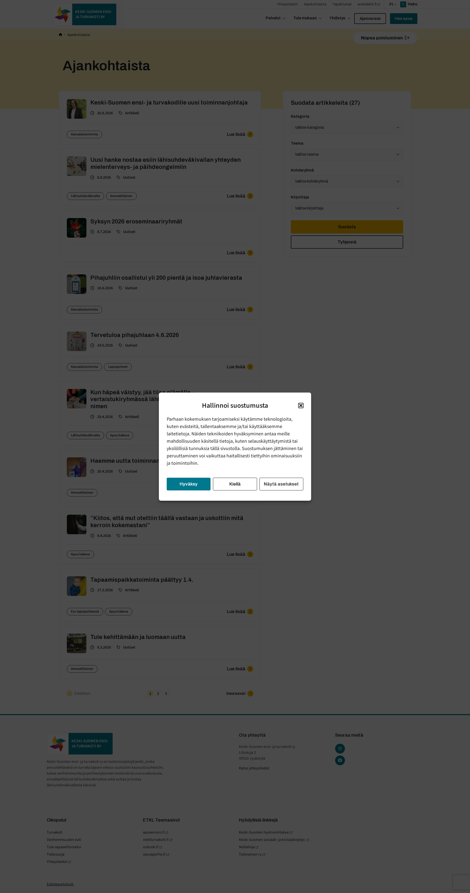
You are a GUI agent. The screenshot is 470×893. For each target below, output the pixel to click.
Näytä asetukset (281, 484)
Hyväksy (189, 484)
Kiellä (235, 484)
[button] (300, 405)
